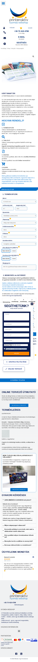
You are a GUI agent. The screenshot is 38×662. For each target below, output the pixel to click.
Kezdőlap (3, 48)
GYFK (2, 645)
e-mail (21, 37)
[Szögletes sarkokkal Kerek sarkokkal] (19, 243)
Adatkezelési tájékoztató (7, 642)
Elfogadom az (16, 349)
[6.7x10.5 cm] (19, 201)
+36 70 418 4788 (21, 31)
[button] (3, 3)
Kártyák (13, 48)
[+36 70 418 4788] (5, 32)
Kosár (30, 28)
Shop (8, 48)
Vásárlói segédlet (5, 644)
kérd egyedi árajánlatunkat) (14, 295)
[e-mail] (5, 38)
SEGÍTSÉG (22, 43)
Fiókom (12, 27)
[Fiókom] (4, 28)
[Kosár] (21, 28)
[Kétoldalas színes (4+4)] (19, 215)
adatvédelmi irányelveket (20, 349)
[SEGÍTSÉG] (5, 44)
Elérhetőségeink (19, 605)
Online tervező (15, 369)
